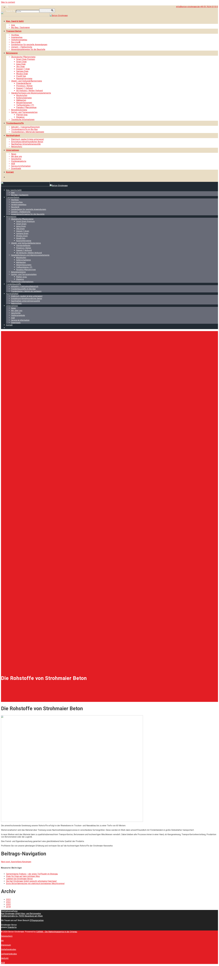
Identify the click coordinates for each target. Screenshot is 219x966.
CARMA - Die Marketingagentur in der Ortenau (56, 931)
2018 (8, 907)
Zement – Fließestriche (21, 47)
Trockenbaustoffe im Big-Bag (24, 129)
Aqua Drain (21, 64)
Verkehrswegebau (19, 40)
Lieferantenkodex (9, 954)
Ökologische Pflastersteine (23, 57)
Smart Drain (21, 61)
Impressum (6, 945)
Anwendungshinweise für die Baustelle (28, 49)
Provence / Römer (24, 86)
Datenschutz (7, 936)
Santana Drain (22, 71)
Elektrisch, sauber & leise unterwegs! (27, 139)
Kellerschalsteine (24, 98)
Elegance (20, 117)
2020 (8, 904)
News (13, 154)
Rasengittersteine (24, 78)
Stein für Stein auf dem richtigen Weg (23, 876)
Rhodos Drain (22, 74)
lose (13, 25)
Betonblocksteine (19, 110)
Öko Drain (20, 66)
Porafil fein (21, 76)
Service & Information (21, 166)
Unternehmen (12, 150)
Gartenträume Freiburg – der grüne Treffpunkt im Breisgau (32, 874)
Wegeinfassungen (24, 102)
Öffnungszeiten (37, 920)
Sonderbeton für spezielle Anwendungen (29, 44)
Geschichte (16, 159)
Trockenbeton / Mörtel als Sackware (27, 132)
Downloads (16, 168)
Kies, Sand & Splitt (15, 21)
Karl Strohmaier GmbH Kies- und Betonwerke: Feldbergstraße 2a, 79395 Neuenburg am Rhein (22, 914)
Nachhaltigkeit (13, 135)
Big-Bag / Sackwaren (20, 27)
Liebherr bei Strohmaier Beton (19, 878)
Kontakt (10, 172)
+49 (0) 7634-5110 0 (208, 6)
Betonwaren (12, 53)
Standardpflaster (23, 83)
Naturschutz (16, 146)
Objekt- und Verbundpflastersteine (26, 81)
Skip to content (8, 2)
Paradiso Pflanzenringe (26, 107)
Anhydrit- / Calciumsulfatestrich (25, 127)
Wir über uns (16, 156)
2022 (8, 902)
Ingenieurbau (16, 37)
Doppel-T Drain (23, 69)
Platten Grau (22, 114)
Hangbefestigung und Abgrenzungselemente (31, 93)
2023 (8, 899)
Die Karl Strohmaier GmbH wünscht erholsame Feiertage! (31, 881)
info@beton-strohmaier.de (187, 6)
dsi (2, 940)
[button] (7, 7)
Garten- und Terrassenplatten (24, 112)
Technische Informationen (22, 119)
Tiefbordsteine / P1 (25, 105)
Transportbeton (13, 31)
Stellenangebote (18, 161)
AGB (13, 163)
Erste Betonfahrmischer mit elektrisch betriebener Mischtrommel (35, 883)
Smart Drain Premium (25, 59)
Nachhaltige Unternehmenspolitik (26, 144)
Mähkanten (21, 100)
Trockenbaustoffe (15, 123)
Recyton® (15, 42)
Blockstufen (21, 95)
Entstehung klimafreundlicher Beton (27, 141)
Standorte (12, 927)
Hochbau (15, 35)
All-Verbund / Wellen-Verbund (29, 90)
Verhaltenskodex (8, 949)
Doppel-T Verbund (24, 88)
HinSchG (4, 958)
